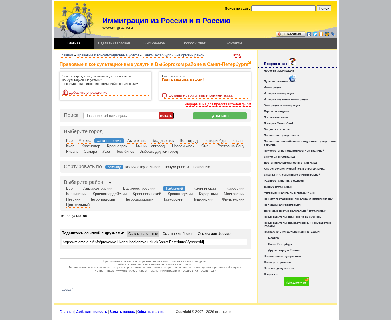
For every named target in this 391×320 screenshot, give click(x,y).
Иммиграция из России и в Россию (166, 20)
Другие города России (284, 250)
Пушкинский (202, 199)
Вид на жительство (277, 129)
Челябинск (124, 151)
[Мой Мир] (327, 34)
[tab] (83, 183)
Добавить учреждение (88, 92)
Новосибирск (183, 146)
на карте (222, 115)
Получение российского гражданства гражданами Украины (300, 143)
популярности (177, 167)
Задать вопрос (122, 312)
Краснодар (91, 146)
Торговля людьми (276, 111)
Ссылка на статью (143, 234)
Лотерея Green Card (278, 123)
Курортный (208, 194)
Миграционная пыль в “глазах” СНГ (289, 192)
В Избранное (154, 43)
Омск (205, 146)
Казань (238, 140)
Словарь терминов (277, 262)
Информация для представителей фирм (218, 104)
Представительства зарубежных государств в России (297, 224)
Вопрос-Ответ (194, 43)
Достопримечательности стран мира (290, 162)
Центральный (78, 205)
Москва (84, 140)
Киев (70, 146)
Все (69, 140)
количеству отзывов (142, 167)
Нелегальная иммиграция (282, 204)
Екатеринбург (215, 140)
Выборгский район (189, 55)
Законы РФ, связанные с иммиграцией (292, 174)
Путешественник (276, 81)
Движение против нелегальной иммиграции (295, 210)
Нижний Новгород (149, 146)
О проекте (271, 274)
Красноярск (117, 146)
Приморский (172, 199)
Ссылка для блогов (178, 234)
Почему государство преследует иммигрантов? (298, 198)
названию (201, 167)
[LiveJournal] (333, 34)
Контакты (234, 43)
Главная (74, 43)
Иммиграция (272, 87)
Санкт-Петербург (157, 55)
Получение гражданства (281, 135)
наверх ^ (67, 290)
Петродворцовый (138, 199)
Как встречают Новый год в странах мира (294, 168)
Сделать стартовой (114, 43)
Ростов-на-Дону (231, 146)
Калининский (204, 188)
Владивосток (162, 140)
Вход (237, 55)
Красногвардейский (110, 194)
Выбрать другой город (158, 151)
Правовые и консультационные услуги (108, 55)
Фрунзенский (233, 199)
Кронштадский (180, 194)
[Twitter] (315, 34)
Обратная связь (150, 312)
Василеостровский (139, 188)
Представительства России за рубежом (292, 216)
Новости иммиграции (279, 70)
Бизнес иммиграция (278, 186)
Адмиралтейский (97, 188)
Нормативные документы (282, 256)
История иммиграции (279, 93)
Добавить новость (91, 312)
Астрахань (136, 140)
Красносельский (147, 194)
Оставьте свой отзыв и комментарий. (201, 95)
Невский (73, 199)
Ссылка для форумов (215, 234)
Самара (90, 151)
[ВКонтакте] (309, 34)
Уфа (106, 151)
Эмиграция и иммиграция (282, 105)
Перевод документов (279, 268)
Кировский (235, 188)
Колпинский (76, 194)
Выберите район (83, 182)
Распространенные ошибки (284, 180)
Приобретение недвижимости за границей (294, 150)
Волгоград (189, 140)
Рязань (72, 151)
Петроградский (102, 199)
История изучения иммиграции (286, 99)
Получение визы (276, 117)
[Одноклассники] (321, 34)
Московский (234, 194)
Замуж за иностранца (279, 156)
